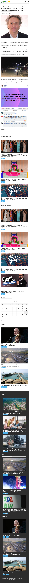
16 (26, 310)
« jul (1, 320)
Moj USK (11, 13)
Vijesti (5, 346)
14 (18, 310)
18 (6, 312)
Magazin (3, 132)
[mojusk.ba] (5, 2)
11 (6, 310)
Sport (2, 346)
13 (14, 310)
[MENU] (28, 1)
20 (14, 312)
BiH (2, 367)
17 (2, 312)
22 (22, 312)
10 (2, 310)
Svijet (2, 387)
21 (18, 312)
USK (8, 132)
